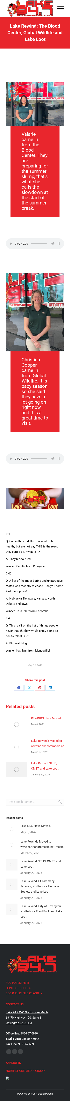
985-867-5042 (30, 1039)
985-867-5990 (29, 1033)
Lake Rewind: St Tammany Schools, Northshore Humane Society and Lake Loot (39, 886)
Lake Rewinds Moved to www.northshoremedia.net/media (42, 844)
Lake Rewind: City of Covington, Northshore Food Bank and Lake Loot (41, 911)
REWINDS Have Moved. (46, 718)
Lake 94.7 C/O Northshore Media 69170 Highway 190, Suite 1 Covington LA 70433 (27, 1018)
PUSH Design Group (42, 1093)
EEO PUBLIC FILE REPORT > (24, 993)
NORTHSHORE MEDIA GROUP (25, 1071)
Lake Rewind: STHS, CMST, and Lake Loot (45, 766)
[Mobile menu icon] (60, 8)
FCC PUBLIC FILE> (18, 983)
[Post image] (16, 724)
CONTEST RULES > (18, 988)
